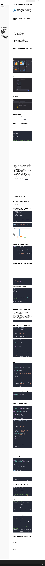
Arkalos (2, 4)
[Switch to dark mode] (25, 1)
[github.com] (44, 564)
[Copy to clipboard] (31, 131)
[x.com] (42, 564)
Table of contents (38, 4)
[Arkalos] (1, 1)
